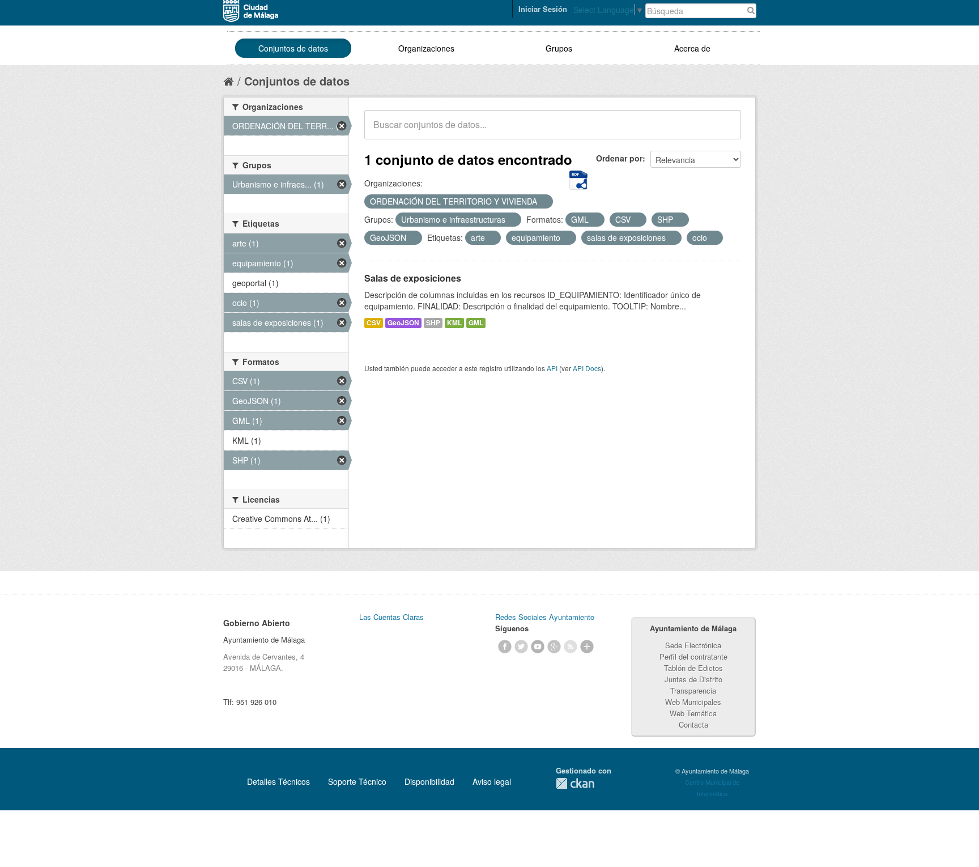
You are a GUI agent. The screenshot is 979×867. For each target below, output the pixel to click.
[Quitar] (543, 201)
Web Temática (693, 713)
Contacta (693, 724)
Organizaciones (426, 48)
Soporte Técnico (357, 781)
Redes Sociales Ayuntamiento (544, 616)
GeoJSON (403, 323)
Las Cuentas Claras (391, 616)
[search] (725, 130)
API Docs (587, 368)
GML (476, 323)
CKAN (575, 783)
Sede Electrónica (693, 645)
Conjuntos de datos (293, 48)
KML (454, 323)
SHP (433, 323)
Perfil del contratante (693, 656)
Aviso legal (492, 781)
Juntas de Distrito (693, 679)
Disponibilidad (429, 781)
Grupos (559, 48)
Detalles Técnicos (278, 781)
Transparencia (693, 690)
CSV (374, 323)
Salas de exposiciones (412, 277)
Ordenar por (619, 158)
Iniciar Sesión (542, 8)
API (552, 368)
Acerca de (692, 48)
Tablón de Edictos (693, 667)
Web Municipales (693, 701)
